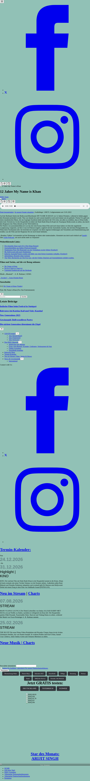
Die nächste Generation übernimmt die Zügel (20, 324)
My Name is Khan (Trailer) (13, 286)
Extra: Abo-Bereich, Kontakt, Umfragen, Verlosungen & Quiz (30, 346)
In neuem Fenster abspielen (24, 212)
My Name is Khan (10, 266)
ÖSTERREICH (47, 688)
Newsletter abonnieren (8, 666)
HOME (7, 768)
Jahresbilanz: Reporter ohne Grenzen (17, 256)
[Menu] (2, 1)
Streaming (73, 673)
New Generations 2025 (10, 315)
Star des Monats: (45, 754)
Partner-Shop (26, 673)
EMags (63, 673)
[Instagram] (47, 179)
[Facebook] (47, 90)
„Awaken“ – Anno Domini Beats (11, 278)
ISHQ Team (4, 197)
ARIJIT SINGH (45, 758)
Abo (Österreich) (15, 338)
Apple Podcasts (8, 237)
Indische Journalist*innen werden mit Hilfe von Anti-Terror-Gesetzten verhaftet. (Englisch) (35, 254)
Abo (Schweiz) (14, 340)
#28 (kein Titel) (9, 770)
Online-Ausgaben (15, 348)
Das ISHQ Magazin (11, 342)
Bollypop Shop (9, 352)
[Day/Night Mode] (3, 183)
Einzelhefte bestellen (16, 350)
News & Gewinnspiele (12, 359)
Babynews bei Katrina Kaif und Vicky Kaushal (21, 311)
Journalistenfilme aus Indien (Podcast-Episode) (20, 248)
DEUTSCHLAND (29, 688)
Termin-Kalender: (15, 549)
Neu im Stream (12, 593)
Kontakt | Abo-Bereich (57, 678)
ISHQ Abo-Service (40, 678)
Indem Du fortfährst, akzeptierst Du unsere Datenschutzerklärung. (25, 668)
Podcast (83, 673)
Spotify (84, 235)
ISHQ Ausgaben (10, 772)
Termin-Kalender (10, 354)
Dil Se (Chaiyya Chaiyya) (13, 268)
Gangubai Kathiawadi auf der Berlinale (18, 270)
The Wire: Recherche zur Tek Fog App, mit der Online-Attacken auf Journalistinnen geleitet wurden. (39, 258)
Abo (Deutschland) (15, 336)
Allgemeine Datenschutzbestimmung (17, 776)
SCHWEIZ (63, 688)
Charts (34, 593)
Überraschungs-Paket (10, 673)
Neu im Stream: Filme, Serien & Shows (18, 356)
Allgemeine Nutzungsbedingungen (16, 774)
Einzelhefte (52, 673)
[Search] (9, 183)
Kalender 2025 (39, 673)
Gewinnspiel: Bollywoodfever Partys (16, 320)
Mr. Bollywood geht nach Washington (17, 252)
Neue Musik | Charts (17, 642)
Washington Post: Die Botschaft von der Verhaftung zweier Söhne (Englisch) (31, 250)
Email (28, 678)
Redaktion (8, 778)
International (13, 361)
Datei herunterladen (7, 212)
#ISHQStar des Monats (17, 344)
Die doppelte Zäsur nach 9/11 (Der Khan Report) (21, 246)
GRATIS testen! (10, 334)
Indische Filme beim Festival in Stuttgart (18, 306)
